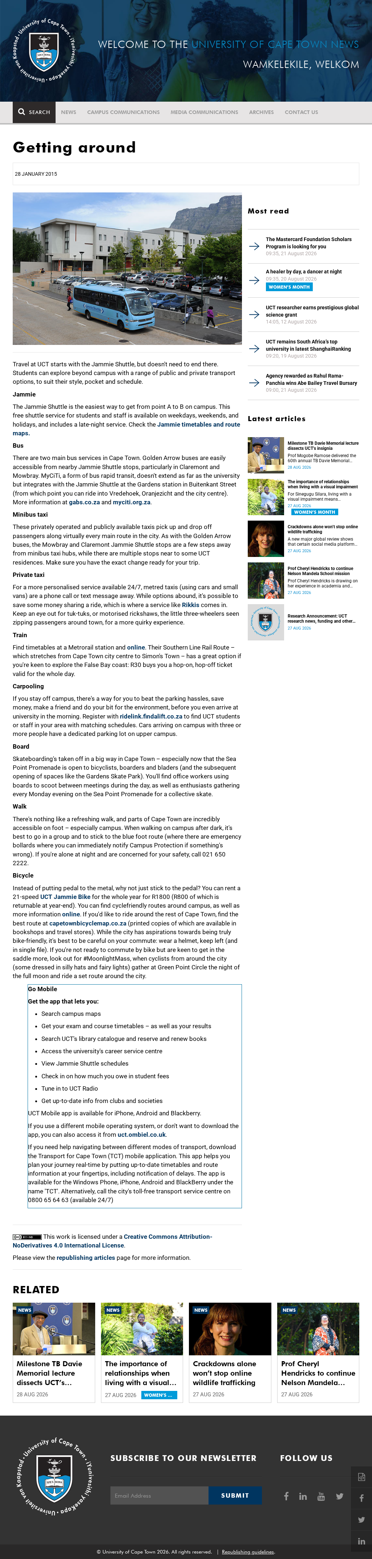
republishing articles (86, 1257)
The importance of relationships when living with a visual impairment (323, 484)
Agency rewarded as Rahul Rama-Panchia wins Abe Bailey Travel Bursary (311, 379)
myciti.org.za (131, 502)
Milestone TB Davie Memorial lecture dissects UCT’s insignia (323, 446)
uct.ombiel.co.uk (142, 1134)
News (68, 112)
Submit (235, 1495)
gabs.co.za (84, 502)
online (136, 647)
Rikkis (190, 604)
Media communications (204, 112)
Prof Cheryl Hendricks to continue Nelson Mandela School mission (320, 571)
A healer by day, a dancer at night (304, 271)
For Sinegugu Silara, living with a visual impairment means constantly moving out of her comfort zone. (320, 497)
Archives (261, 112)
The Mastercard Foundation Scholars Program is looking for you (309, 242)
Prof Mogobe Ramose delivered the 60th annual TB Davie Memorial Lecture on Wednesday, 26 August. (322, 458)
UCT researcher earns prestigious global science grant (312, 311)
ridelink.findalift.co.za (151, 716)
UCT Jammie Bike (65, 896)
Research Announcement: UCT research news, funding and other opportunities (320, 619)
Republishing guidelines (248, 1552)
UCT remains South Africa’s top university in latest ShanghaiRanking (308, 345)
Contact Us (301, 112)
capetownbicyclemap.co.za (87, 923)
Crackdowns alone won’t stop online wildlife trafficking (323, 529)
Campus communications (123, 112)
